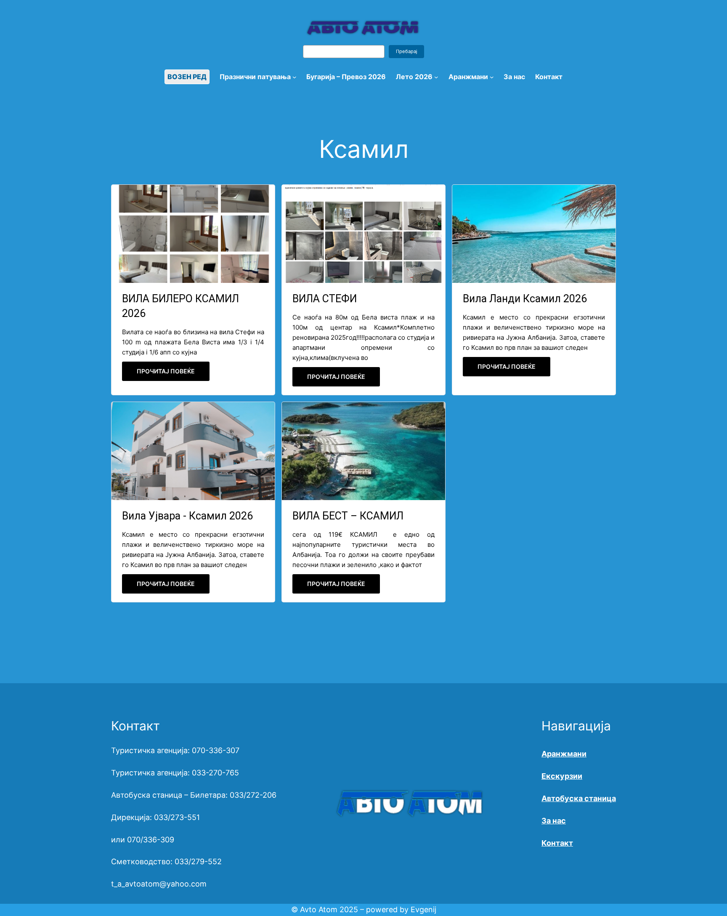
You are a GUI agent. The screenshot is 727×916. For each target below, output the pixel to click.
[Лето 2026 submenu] (436, 77)
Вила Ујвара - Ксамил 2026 (187, 516)
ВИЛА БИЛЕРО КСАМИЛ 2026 (180, 306)
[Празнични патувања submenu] (294, 77)
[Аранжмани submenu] (492, 77)
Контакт (557, 843)
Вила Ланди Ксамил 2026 (525, 299)
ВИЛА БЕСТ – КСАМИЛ (347, 516)
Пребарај (406, 51)
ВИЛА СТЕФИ (324, 299)
